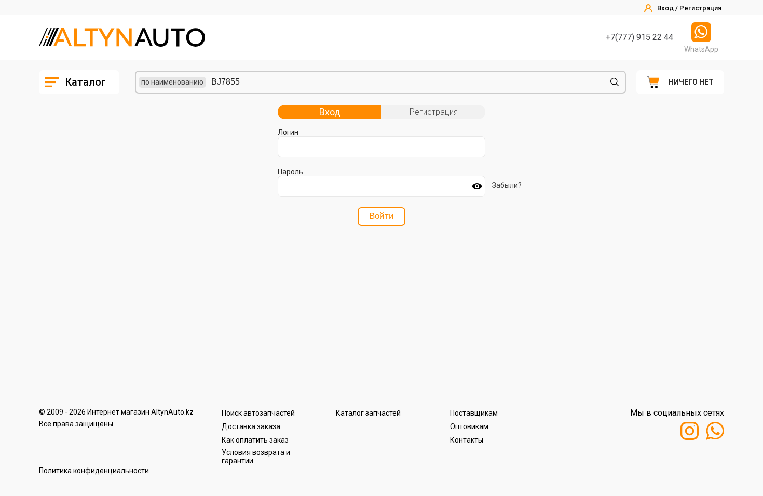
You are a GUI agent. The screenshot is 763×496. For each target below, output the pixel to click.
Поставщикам (474, 413)
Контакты (466, 440)
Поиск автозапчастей (258, 413)
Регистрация (434, 112)
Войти (381, 216)
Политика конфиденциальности (94, 470)
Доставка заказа (251, 426)
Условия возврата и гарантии (256, 456)
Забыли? (507, 185)
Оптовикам (469, 426)
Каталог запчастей (368, 413)
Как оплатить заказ (255, 440)
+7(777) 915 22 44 (639, 37)
